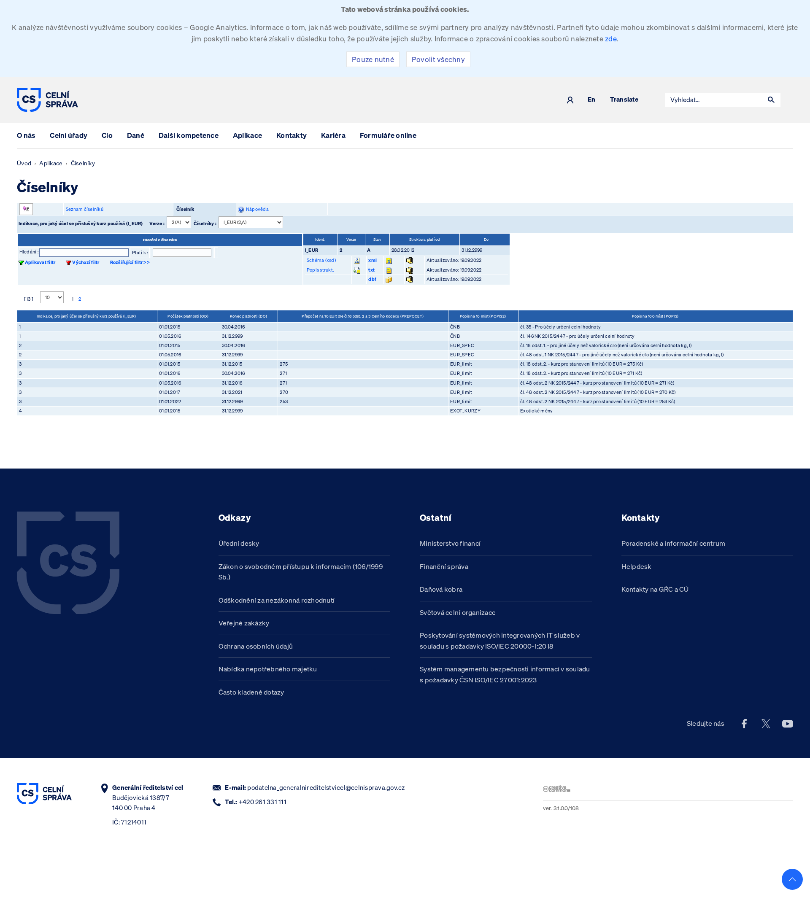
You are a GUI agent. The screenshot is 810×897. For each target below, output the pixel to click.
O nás (26, 135)
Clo (107, 135)
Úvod (24, 163)
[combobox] (713, 100)
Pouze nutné (373, 59)
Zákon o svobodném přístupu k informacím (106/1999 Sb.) (301, 572)
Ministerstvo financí (450, 543)
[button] (771, 100)
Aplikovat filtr (40, 262)
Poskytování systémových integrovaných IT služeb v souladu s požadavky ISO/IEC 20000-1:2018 (500, 640)
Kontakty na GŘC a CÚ (655, 589)
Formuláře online (388, 135)
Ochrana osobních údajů (256, 646)
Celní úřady (68, 135)
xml (372, 260)
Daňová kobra (441, 589)
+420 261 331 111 (262, 802)
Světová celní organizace (458, 612)
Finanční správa (444, 566)
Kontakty (291, 135)
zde (611, 38)
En (592, 100)
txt (371, 270)
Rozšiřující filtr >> (130, 262)
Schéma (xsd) (321, 260)
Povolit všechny (438, 59)
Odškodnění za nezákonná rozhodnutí (277, 600)
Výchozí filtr (85, 262)
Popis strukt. (320, 270)
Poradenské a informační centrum (673, 543)
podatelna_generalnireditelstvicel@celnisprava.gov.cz (326, 788)
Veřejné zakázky (244, 623)
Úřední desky (239, 543)
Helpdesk (636, 566)
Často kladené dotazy (251, 692)
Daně (135, 135)
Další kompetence (189, 135)
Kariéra (333, 135)
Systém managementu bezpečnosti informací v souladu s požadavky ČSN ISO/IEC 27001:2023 (505, 674)
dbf (372, 279)
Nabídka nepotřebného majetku (268, 668)
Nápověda (256, 209)
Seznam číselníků (84, 209)
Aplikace (247, 135)
